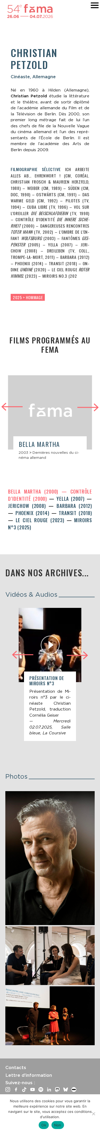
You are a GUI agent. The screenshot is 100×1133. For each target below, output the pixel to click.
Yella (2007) (72, 498)
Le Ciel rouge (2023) (41, 520)
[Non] (93, 1113)
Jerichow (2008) (28, 505)
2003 (23, 452)
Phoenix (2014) (33, 512)
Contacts (15, 1067)
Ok (43, 1125)
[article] (50, 420)
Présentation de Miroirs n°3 (46, 681)
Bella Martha (39, 444)
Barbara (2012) (74, 505)
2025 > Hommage (28, 297)
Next (88, 408)
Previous (12, 406)
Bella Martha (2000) (35, 491)
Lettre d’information (28, 1075)
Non (57, 1125)
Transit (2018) (75, 512)
